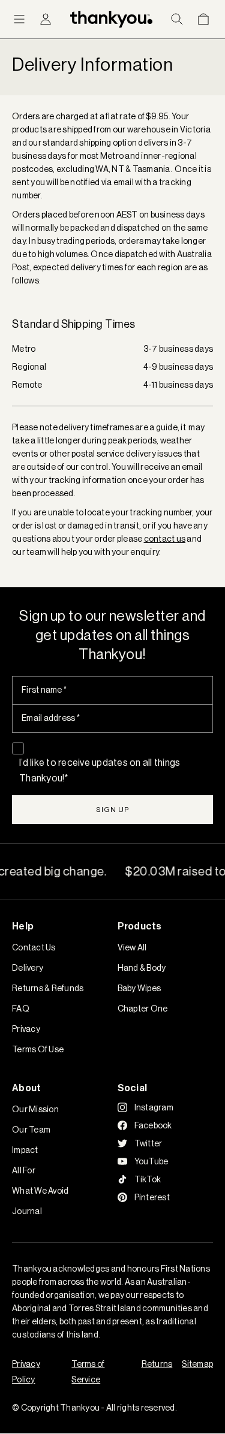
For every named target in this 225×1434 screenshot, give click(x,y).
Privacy (26, 1029)
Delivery (27, 968)
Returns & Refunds (47, 988)
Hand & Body (142, 968)
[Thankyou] (111, 19)
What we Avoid (40, 1190)
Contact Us (34, 947)
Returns (157, 1364)
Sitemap (197, 1364)
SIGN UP (113, 809)
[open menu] (19, 19)
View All (132, 947)
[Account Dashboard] (45, 19)
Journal (27, 1211)
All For (23, 1170)
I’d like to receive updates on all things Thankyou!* (99, 770)
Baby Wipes (139, 988)
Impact (25, 1150)
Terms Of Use (38, 1049)
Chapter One (143, 1008)
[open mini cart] (203, 19)
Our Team (31, 1129)
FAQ (20, 1008)
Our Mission (35, 1109)
